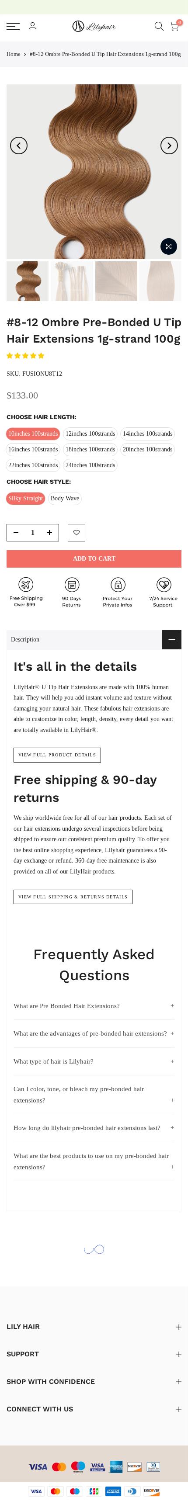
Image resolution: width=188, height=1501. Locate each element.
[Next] (169, 145)
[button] (26, 356)
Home (14, 54)
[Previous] (19, 145)
